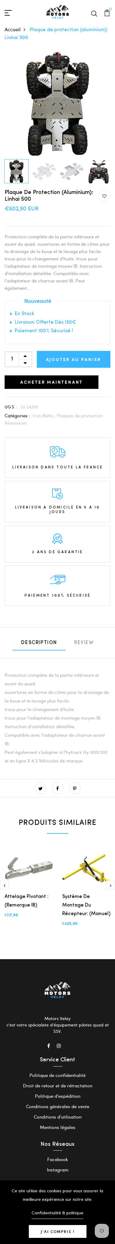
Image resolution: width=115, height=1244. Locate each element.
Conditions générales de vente (57, 1106)
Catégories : (17, 415)
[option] (57, 103)
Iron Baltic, (45, 415)
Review (84, 642)
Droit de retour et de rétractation (57, 1085)
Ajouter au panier (74, 359)
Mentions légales (57, 1127)
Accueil (13, 29)
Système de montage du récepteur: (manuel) (86, 905)
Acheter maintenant (51, 382)
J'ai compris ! (58, 1231)
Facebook (57, 1159)
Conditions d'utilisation (58, 1117)
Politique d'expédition (57, 1096)
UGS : (11, 407)
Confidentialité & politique (57, 1213)
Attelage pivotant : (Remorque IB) (26, 901)
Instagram (57, 1170)
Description (39, 642)
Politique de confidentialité (57, 1075)
